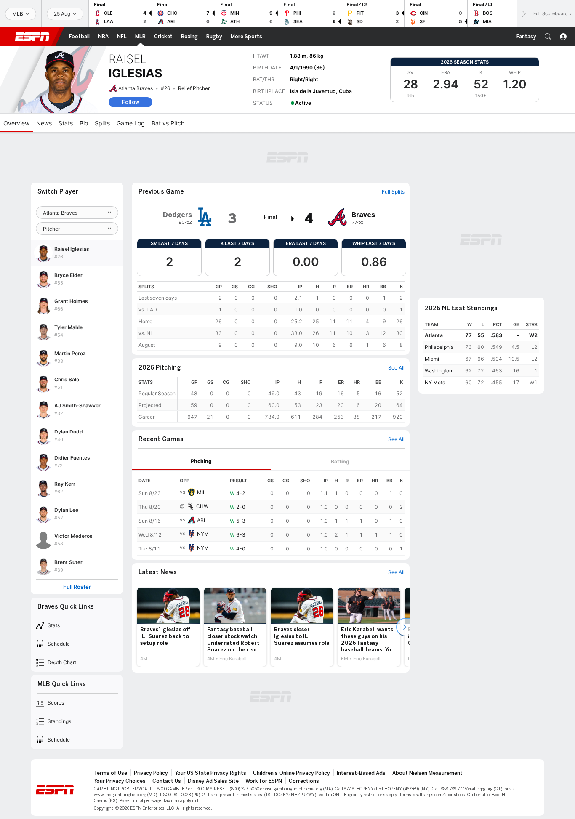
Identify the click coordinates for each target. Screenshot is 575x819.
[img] (293, 218)
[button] (548, 36)
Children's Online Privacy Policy (291, 773)
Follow (130, 102)
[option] (168, 627)
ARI (201, 520)
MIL (201, 492)
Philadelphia (439, 347)
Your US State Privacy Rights (210, 773)
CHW (202, 506)
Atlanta (434, 335)
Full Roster (77, 587)
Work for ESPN (263, 781)
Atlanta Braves (135, 88)
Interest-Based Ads (361, 773)
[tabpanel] (271, 513)
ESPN (32, 36)
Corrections (304, 781)
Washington (438, 370)
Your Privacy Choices (120, 781)
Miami (432, 359)
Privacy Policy (151, 773)
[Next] (523, 13)
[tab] (201, 461)
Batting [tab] (340, 461)
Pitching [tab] (201, 461)
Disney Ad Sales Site (213, 781)
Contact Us (166, 781)
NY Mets (435, 382)
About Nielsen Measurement (427, 773)
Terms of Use (110, 773)
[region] (271, 316)
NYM (203, 534)
